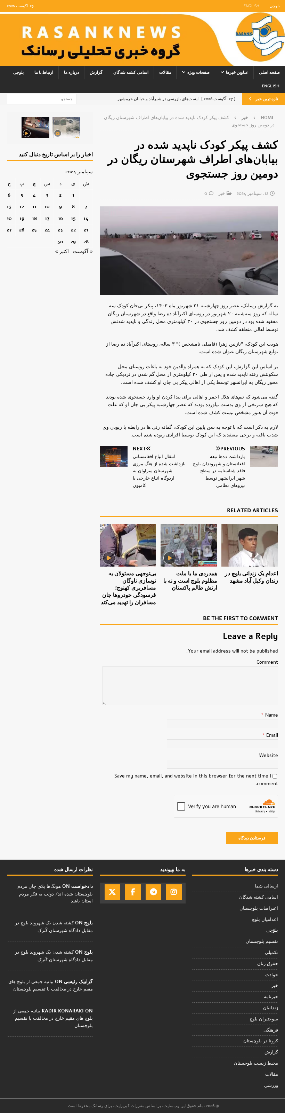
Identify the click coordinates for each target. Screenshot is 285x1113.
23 (60, 230)
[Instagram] (174, 892)
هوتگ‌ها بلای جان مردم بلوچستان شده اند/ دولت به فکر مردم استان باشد (55, 893)
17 (47, 218)
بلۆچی (272, 930)
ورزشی (271, 1085)
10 (47, 206)
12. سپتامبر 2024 (252, 193)
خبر (221, 193)
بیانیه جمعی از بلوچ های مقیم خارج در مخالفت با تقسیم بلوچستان (53, 1018)
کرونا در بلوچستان (260, 1041)
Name (271, 715)
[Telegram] (153, 892)
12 (21, 206)
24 (47, 230)
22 (73, 230)
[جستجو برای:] (41, 98)
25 (34, 230)
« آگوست (83, 251)
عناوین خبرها (237, 72)
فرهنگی (270, 1030)
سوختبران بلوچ (264, 1019)
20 (9, 218)
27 (9, 230)
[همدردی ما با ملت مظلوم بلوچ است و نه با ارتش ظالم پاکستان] (189, 545)
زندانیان (270, 1008)
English (251, 6)
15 (73, 218)
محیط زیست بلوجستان (256, 1063)
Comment (267, 662)
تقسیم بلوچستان (262, 941)
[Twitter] (112, 892)
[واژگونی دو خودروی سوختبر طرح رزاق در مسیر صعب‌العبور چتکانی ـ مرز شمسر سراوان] (66, 127)
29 (73, 241)
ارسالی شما (266, 886)
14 (86, 218)
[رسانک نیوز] (142, 61)
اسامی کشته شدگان (130, 72)
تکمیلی (271, 952)
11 (34, 206)
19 (21, 218)
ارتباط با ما (43, 72)
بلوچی (275, 6)
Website (268, 755)
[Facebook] (133, 892)
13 (9, 206)
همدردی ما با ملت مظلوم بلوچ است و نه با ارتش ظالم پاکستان (190, 581)
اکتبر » (62, 251)
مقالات (165, 72)
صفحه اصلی (269, 72)
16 (60, 218)
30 (60, 241)
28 (86, 241)
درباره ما (71, 72)
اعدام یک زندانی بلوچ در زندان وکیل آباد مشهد (251, 577)
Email (271, 735)
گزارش (96, 72)
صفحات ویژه (198, 72)
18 (34, 218)
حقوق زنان (267, 964)
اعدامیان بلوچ (265, 919)
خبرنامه (271, 997)
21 (86, 230)
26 (21, 230)
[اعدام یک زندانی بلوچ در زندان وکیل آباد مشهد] (249, 545)
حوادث (271, 975)
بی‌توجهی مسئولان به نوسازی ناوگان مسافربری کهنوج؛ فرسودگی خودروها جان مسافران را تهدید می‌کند (128, 588)
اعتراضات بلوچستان (258, 908)
